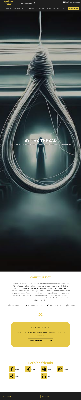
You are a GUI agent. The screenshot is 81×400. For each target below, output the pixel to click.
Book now (73, 8)
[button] (16, 369)
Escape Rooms (18, 8)
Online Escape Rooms (47, 8)
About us (60, 8)
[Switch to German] (64, 4)
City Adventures (31, 8)
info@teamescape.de (72, 2)
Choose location (25, 3)
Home (8, 8)
